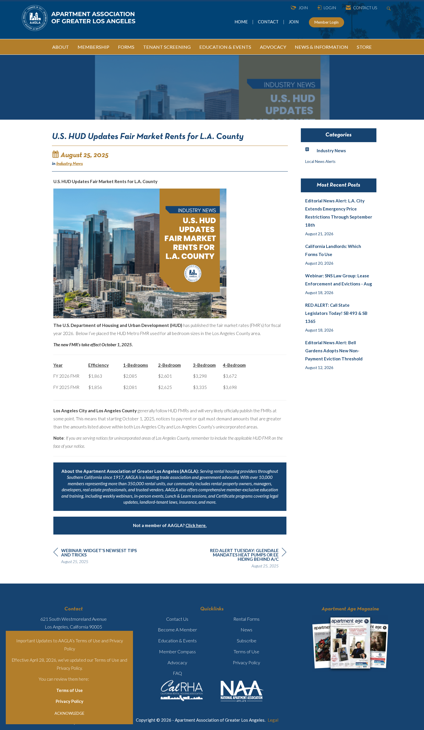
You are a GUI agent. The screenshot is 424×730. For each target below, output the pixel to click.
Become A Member (177, 629)
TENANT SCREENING (167, 47)
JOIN (294, 21)
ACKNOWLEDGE (69, 713)
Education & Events (177, 640)
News (246, 629)
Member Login (326, 22)
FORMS (126, 47)
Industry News (69, 164)
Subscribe (246, 640)
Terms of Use (69, 690)
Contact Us (177, 619)
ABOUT (60, 47)
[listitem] (338, 217)
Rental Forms (246, 619)
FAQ (177, 673)
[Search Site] (389, 8)
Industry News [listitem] (331, 150)
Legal (273, 720)
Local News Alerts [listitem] (320, 161)
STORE (364, 47)
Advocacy (177, 662)
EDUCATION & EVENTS (225, 47)
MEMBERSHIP (93, 47)
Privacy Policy (69, 701)
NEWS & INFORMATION (321, 47)
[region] (243, 559)
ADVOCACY (273, 47)
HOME (241, 21)
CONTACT (269, 21)
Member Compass (177, 651)
